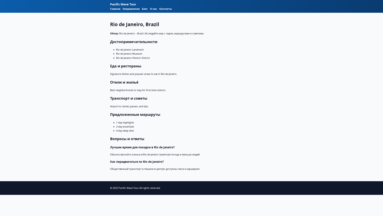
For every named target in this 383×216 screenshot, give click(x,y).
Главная (115, 8)
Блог (145, 8)
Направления (131, 8)
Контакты (165, 8)
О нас (153, 8)
